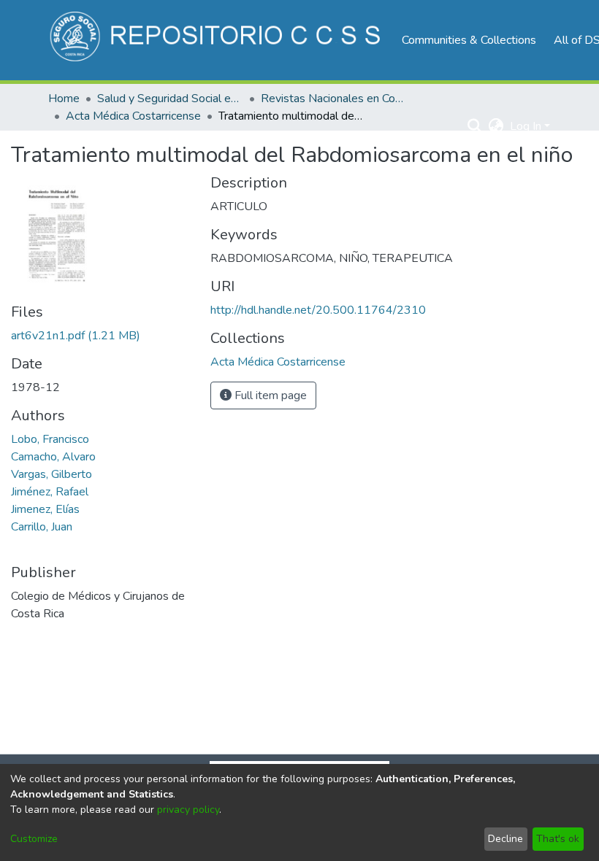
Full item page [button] (269, 395)
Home (64, 98)
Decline (505, 839)
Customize (34, 839)
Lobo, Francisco (50, 439)
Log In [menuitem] (525, 126)
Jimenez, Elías (45, 509)
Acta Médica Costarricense (133, 116)
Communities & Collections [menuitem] (469, 40)
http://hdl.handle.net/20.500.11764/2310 (318, 310)
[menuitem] (496, 126)
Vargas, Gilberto (51, 474)
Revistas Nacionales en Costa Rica (334, 98)
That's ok (557, 839)
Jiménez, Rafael (49, 492)
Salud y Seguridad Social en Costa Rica (170, 98)
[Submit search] (475, 126)
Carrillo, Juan (41, 527)
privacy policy (188, 809)
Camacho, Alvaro (53, 457)
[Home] (217, 40)
